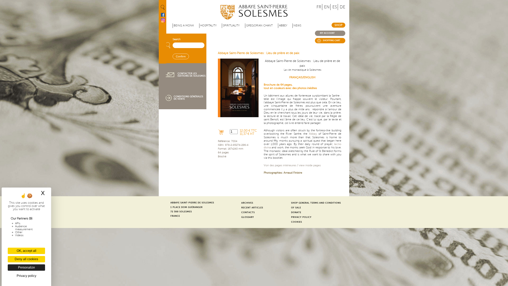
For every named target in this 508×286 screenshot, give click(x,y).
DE (342, 7)
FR (319, 7)
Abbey (283, 25)
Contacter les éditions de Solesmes (192, 74)
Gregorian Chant (259, 25)
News (297, 25)
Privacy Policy (301, 217)
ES (334, 7)
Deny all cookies (26, 259)
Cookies (296, 222)
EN (327, 7)
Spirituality (231, 25)
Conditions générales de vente (188, 97)
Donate (296, 212)
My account (327, 33)
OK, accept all (26, 250)
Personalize (26, 267)
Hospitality (208, 25)
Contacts (248, 212)
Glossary (247, 217)
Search (177, 39)
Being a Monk (184, 25)
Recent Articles (252, 207)
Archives (247, 203)
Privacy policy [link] (26, 275)
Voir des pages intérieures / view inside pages (292, 165)
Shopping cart (331, 40)
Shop (338, 25)
